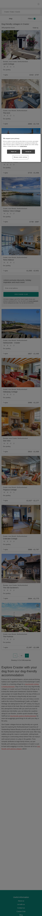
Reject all (13, 151)
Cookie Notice (23, 146)
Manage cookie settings (20, 157)
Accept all (28, 151)
